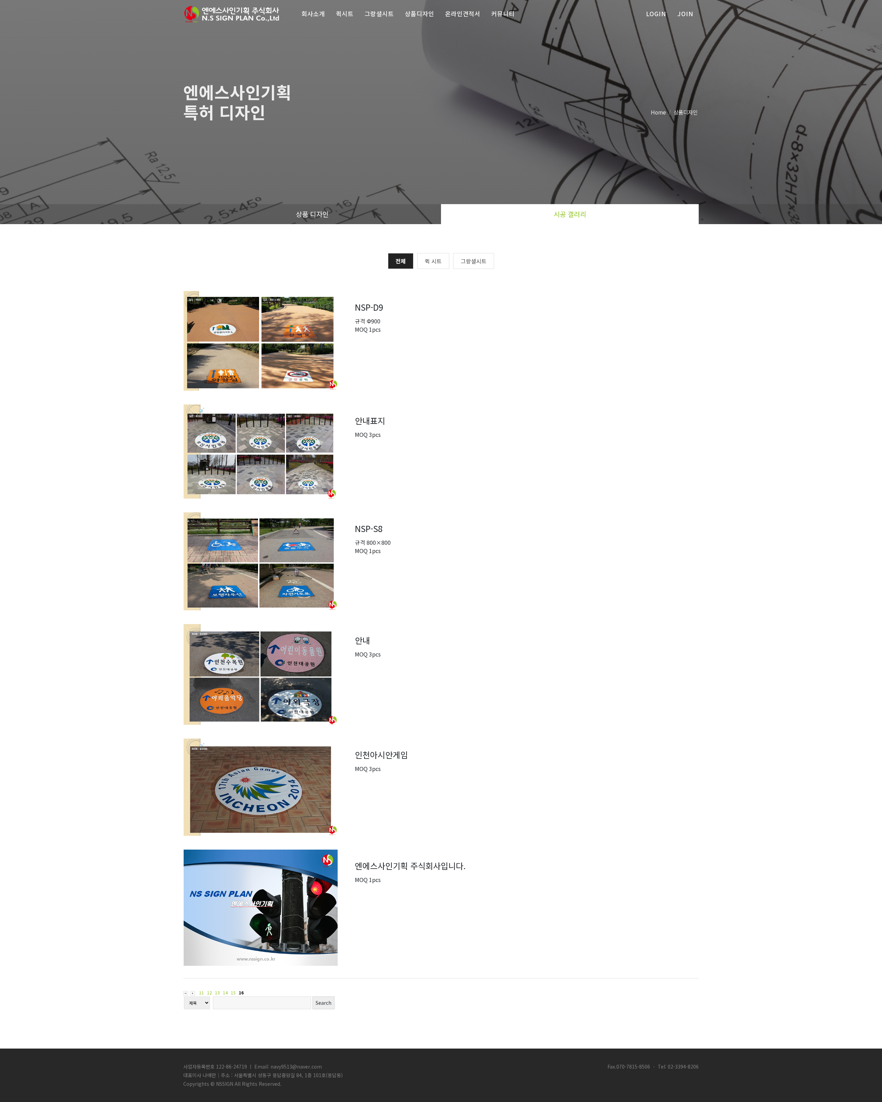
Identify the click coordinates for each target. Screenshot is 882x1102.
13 (217, 992)
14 (225, 992)
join (685, 13)
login (656, 13)
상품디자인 (686, 112)
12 (209, 992)
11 (201, 992)
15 (233, 992)
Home (658, 112)
